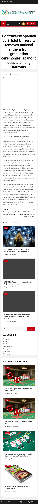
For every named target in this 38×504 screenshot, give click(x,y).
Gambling (8, 465)
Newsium (25, 502)
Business (5, 341)
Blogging (6, 339)
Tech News (6, 354)
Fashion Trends (7, 346)
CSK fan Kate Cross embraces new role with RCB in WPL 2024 (27, 213)
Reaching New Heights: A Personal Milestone (11, 211)
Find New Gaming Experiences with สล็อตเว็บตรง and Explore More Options (19, 455)
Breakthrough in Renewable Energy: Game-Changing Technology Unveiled (17, 250)
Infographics (7, 351)
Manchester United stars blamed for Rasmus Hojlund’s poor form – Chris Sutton (17, 316)
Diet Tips (6, 344)
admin (6, 74)
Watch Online (31, 24)
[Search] (20, 24)
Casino (7, 367)
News (18, 32)
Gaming (5, 349)
